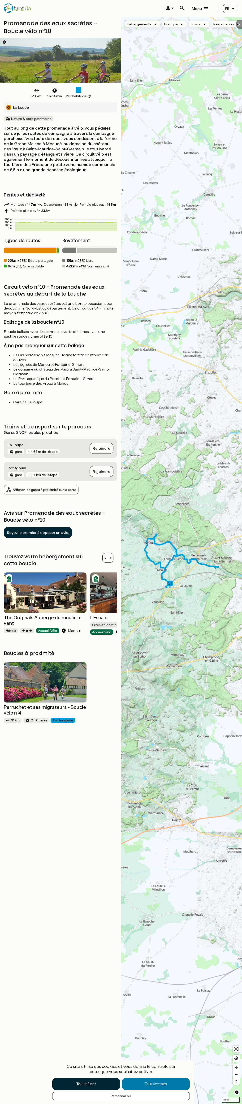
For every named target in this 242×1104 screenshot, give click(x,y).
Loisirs (195, 24)
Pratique (171, 24)
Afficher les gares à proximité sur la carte (44, 490)
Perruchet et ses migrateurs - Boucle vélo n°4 (45, 710)
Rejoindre (101, 448)
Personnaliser (121, 1096)
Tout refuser (86, 1084)
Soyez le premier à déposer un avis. (38, 532)
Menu (197, 8)
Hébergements (139, 24)
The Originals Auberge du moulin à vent (42, 620)
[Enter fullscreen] (236, 1049)
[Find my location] (236, 1058)
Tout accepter (156, 1084)
